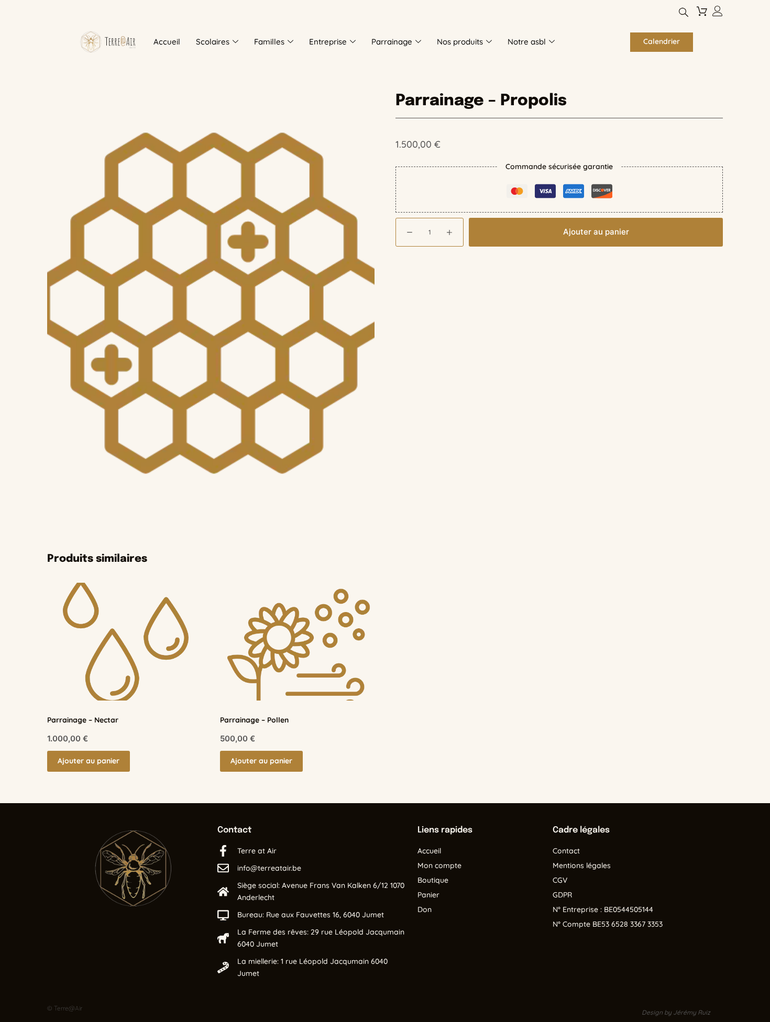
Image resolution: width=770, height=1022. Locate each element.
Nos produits (460, 42)
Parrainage (391, 42)
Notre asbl (527, 42)
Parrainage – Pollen (254, 720)
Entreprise (328, 42)
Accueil (166, 42)
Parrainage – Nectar (82, 720)
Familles (269, 42)
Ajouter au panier (596, 232)
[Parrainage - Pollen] (298, 642)
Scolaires (212, 42)
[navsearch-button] (683, 13)
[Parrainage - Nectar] (125, 642)
